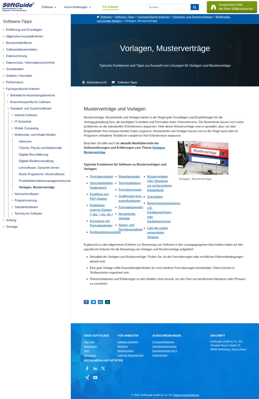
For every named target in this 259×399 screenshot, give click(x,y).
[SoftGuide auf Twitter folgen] (103, 368)
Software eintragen (128, 342)
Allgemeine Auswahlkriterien (24, 36)
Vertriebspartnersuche (164, 346)
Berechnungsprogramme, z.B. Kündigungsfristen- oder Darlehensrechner (164, 212)
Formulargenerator (131, 207)
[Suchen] (195, 7)
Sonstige (12, 226)
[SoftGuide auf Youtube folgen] (95, 377)
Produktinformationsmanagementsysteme (46, 180)
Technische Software (28, 213)
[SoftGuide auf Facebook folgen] (87, 368)
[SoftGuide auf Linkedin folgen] (95, 368)
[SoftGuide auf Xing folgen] (87, 377)
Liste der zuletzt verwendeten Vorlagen (157, 232)
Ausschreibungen (75, 7)
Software (47, 7)
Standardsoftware (26, 207)
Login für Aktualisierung (130, 355)
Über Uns (89, 342)
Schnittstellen (15, 69)
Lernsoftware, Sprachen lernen (39, 167)
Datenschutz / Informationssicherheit (30, 62)
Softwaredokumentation (21, 49)
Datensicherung (16, 56)
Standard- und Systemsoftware (30, 108)
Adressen (25, 141)
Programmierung (26, 200)
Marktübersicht (97, 82)
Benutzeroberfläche (19, 42)
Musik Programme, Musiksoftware (42, 174)
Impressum (90, 355)
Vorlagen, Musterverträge (37, 187)
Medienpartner (126, 351)
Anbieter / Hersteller (19, 75)
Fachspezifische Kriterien (22, 89)
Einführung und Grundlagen (24, 29)
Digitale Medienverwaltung (36, 161)
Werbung (123, 346)
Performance (14, 82)
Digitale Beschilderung (33, 154)
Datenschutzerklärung (186, 395)
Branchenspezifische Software (30, 102)
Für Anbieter (111, 6)
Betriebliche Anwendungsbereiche (32, 95)
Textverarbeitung (129, 183)
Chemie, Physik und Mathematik (40, 147)
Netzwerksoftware (27, 194)
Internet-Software (26, 115)
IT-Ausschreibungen (163, 342)
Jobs (86, 351)
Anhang (11, 220)
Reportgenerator (129, 176)
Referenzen (90, 346)
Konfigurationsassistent (105, 232)
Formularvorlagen (101, 176)
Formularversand (130, 189)
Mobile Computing (26, 128)
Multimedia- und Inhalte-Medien (35, 134)
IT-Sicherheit (23, 121)
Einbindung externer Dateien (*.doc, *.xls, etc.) (101, 209)
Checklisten (155, 196)
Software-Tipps (124, 16)
